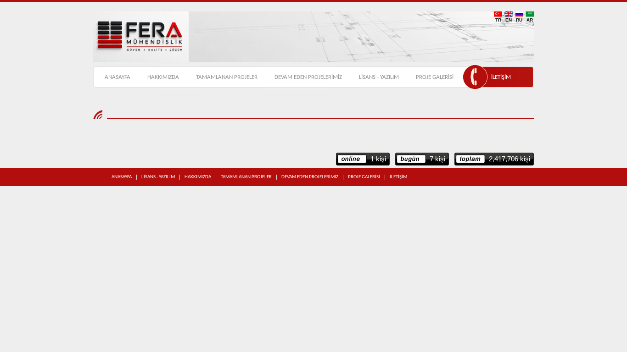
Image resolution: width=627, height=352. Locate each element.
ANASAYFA (117, 77)
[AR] (530, 14)
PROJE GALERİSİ (434, 77)
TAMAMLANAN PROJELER (227, 77)
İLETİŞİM (501, 77)
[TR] (498, 14)
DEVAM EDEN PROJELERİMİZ (308, 77)
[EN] (508, 14)
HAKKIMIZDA (163, 77)
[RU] (519, 14)
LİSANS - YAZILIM (379, 77)
